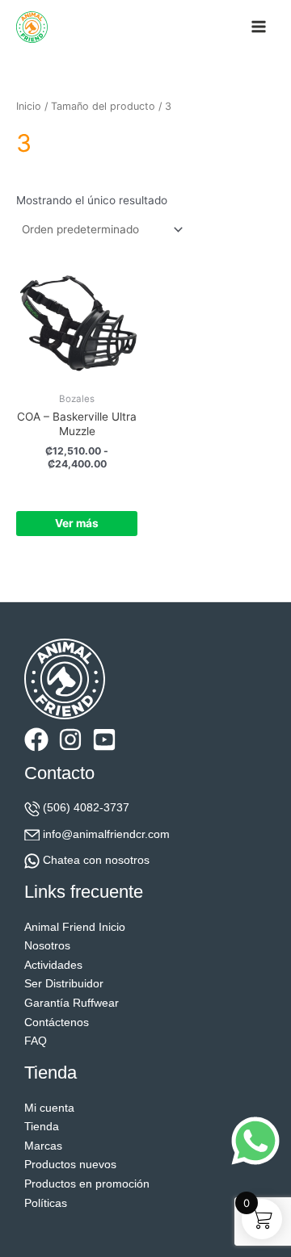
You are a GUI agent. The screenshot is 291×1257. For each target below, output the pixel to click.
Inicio (28, 106)
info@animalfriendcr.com (106, 834)
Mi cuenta (49, 1108)
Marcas (43, 1146)
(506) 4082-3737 (86, 808)
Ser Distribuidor (63, 984)
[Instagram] (70, 739)
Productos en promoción (87, 1184)
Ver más (77, 523)
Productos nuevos (70, 1165)
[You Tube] (104, 739)
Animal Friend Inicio (74, 927)
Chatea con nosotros (96, 860)
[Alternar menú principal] (259, 27)
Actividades (53, 965)
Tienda (41, 1127)
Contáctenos (56, 1022)
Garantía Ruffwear (71, 1003)
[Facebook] (36, 739)
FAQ (35, 1041)
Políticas (45, 1203)
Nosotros (47, 946)
